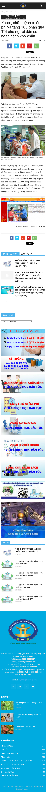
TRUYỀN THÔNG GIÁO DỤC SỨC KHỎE (13, 18)
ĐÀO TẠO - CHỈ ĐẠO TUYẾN (12, 764)
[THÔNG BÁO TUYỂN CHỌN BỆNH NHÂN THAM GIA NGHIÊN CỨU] (7, 263)
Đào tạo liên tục (7, 772)
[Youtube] (33, 686)
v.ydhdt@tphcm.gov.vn (28, 680)
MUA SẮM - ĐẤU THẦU (10, 768)
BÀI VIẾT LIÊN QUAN (10, 254)
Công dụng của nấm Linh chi (26, 726)
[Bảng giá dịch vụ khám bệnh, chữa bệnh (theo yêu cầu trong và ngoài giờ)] (7, 564)
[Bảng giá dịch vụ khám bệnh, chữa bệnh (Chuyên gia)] (7, 588)
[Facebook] (13, 686)
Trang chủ (4, 12)
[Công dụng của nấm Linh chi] (7, 729)
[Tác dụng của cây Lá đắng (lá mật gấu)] (7, 705)
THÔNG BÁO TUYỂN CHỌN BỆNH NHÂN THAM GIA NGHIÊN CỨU (27, 263)
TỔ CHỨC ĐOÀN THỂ (9, 775)
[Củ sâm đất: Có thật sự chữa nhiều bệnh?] (7, 717)
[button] (42, 5)
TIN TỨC (12, 15)
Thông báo (5, 757)
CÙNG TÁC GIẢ (26, 254)
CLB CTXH (13, 12)
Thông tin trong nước (9, 753)
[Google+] (19, 686)
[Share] (26, 686)
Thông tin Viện (21, 15)
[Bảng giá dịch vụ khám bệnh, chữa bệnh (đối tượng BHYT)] (7, 599)
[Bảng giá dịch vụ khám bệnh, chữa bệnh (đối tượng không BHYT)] (7, 576)
